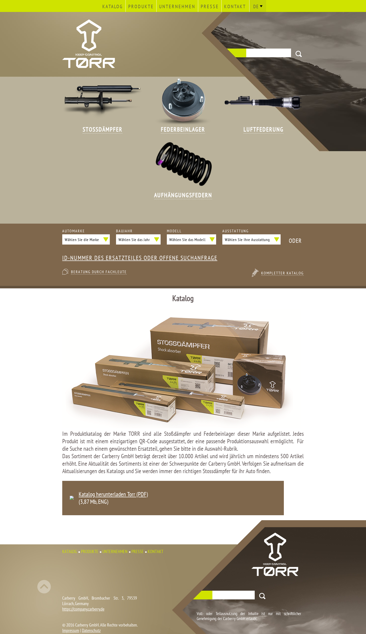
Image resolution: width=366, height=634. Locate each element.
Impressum (70, 630)
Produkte (141, 6)
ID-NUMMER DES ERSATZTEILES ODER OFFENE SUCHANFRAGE (139, 257)
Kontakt (235, 6)
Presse (210, 6)
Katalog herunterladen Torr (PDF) (113, 494)
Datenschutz (91, 630)
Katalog (112, 6)
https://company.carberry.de (83, 609)
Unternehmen (177, 6)
